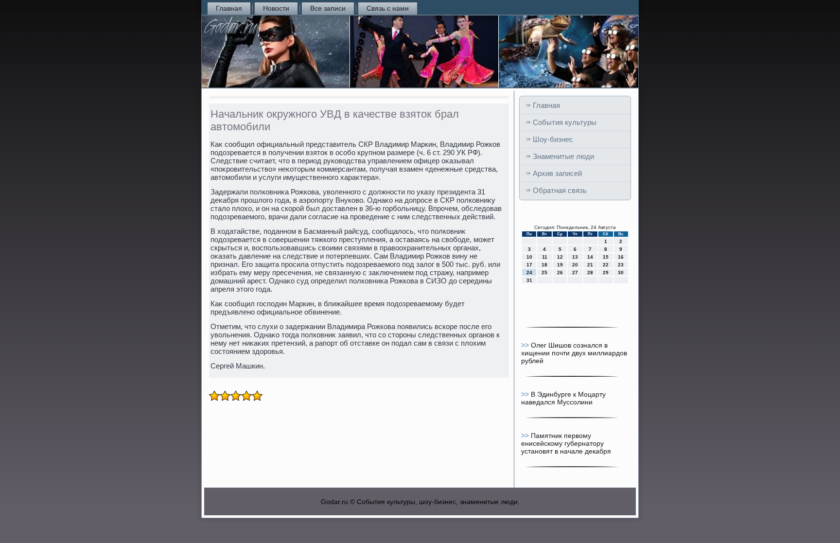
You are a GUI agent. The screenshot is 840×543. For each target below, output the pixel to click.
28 (590, 272)
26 (560, 272)
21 (590, 264)
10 (529, 257)
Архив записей (557, 173)
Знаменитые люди (563, 156)
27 (575, 272)
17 (529, 264)
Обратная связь (560, 190)
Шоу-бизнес (553, 139)
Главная (229, 8)
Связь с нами (388, 8)
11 (544, 257)
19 (560, 264)
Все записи (328, 8)
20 (575, 264)
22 (606, 264)
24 (529, 272)
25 (544, 272)
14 (590, 257)
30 (621, 272)
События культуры (564, 122)
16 (621, 257)
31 (529, 280)
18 (544, 264)
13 (575, 257)
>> (526, 345)
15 (606, 257)
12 (560, 257)
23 (621, 264)
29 (606, 272)
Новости (276, 8)
